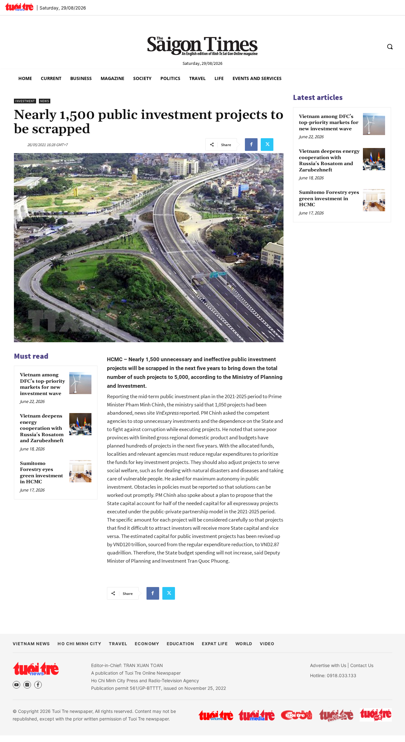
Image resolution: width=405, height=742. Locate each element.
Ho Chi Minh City (79, 643)
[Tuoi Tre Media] (256, 714)
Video (267, 643)
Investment (25, 101)
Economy (147, 643)
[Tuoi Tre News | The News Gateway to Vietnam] (19, 7)
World (243, 643)
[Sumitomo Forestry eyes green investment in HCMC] (80, 471)
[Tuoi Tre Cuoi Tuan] (336, 715)
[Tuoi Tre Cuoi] (296, 715)
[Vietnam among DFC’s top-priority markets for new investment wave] (80, 383)
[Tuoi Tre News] (36, 668)
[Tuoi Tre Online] (215, 715)
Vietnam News (31, 643)
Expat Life (215, 643)
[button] (389, 46)
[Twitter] (267, 144)
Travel (118, 643)
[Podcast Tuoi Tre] (376, 715)
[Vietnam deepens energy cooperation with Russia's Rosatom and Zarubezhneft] (80, 424)
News (44, 101)
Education (180, 643)
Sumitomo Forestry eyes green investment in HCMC (41, 473)
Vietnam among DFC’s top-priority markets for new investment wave (42, 384)
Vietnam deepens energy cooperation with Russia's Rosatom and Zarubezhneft (42, 428)
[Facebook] (251, 144)
